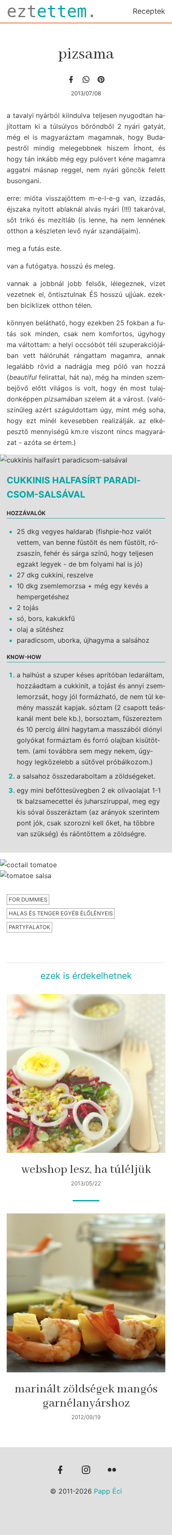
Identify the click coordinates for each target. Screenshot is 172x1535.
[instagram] (86, 1470)
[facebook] (71, 79)
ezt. (52, 11)
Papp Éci (108, 1491)
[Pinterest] (101, 79)
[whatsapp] (86, 79)
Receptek (149, 11)
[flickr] (112, 1470)
